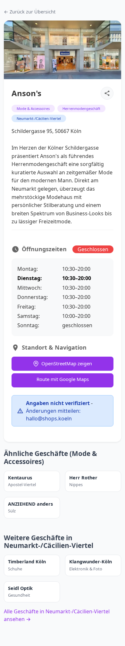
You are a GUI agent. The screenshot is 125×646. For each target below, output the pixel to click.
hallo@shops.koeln (49, 418)
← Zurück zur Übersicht (29, 12)
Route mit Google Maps (63, 379)
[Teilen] (107, 93)
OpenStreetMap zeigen (66, 363)
